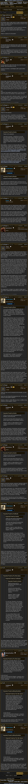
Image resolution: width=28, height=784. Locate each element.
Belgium (25, 654)
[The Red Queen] (3, 302)
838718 (26, 650)
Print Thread (3, 12)
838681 (26, 37)
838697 (26, 124)
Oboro (12, 297)
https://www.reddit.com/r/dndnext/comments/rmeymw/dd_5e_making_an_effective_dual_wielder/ (13, 161)
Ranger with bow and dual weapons (10, 15)
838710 (26, 385)
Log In (25, 2)
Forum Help (17, 781)
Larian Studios (4, 2)
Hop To (8, 772)
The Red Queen (10, 567)
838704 (26, 244)
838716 (26, 567)
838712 (26, 405)
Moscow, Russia (24, 229)
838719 (26, 683)
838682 (26, 57)
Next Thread (20, 9)
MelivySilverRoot (10, 683)
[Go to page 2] (27, 12)
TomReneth (11, 503)
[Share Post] (22, 15)
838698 (26, 166)
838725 (26, 725)
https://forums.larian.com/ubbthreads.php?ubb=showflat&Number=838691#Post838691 (13, 150)
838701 (26, 198)
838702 (26, 225)
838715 (26, 503)
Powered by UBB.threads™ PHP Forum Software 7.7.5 (14, 783)
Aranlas (12, 37)
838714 (26, 476)
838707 (26, 297)
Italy (24, 18)
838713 (26, 445)
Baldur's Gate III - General (16, 3)
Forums (11, 2)
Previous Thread (8, 9)
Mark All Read (10, 780)
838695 (26, 105)
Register (20, 2)
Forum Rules (3, 780)
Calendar (12, 6)
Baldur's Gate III (4, 3)
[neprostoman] (3, 231)
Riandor (12, 166)
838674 (26, 15)
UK (24, 169)
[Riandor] (3, 63)
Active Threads (19, 6)
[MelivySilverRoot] (3, 656)
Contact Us (10, 781)
